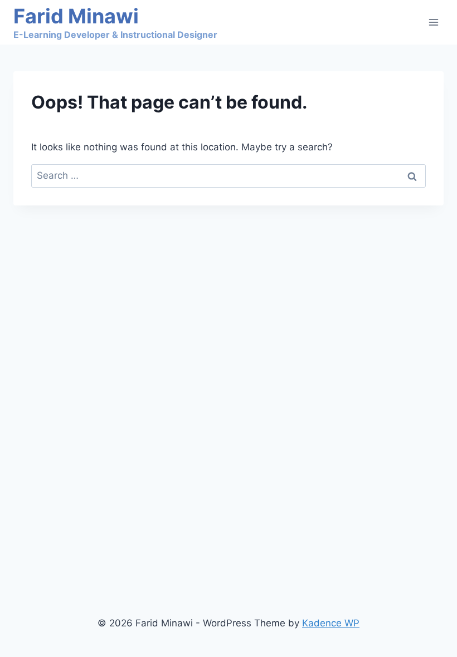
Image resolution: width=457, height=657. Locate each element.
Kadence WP (330, 623)
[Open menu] (433, 22)
